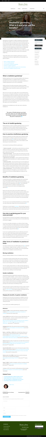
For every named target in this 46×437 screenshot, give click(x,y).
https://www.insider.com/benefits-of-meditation (18, 363)
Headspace (17, 206)
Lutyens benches (9, 289)
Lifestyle (19, 8)
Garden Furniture (24, 8)
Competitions (36, 54)
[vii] (18, 228)
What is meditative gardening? (9, 61)
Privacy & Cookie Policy (6, 426)
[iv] (19, 183)
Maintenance (36, 61)
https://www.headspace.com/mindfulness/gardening (13, 369)
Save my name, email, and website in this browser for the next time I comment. (15, 415)
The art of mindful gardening (9, 62)
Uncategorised (37, 64)
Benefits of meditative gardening (10, 65)
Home (24, 10)
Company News (32, 8)
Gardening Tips (13, 8)
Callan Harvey (13, 30)
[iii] (12, 139)
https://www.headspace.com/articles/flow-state (15, 327)
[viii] (24, 245)
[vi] (26, 203)
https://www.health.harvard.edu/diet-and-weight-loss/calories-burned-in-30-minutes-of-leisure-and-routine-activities (16, 351)
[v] (7, 187)
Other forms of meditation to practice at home (12, 68)
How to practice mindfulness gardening (11, 64)
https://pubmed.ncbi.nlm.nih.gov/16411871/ (11, 357)
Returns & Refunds (6, 429)
